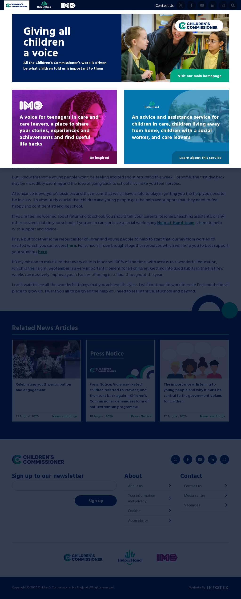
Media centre (194, 495)
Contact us (193, 486)
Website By (197, 587)
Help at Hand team (175, 222)
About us (135, 486)
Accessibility (138, 520)
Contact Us (165, 5)
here (71, 245)
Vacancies (192, 505)
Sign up (95, 500)
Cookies (134, 510)
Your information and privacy (141, 498)
